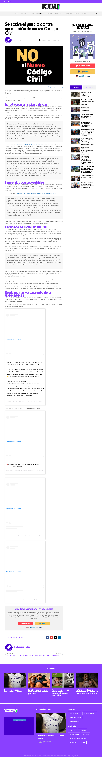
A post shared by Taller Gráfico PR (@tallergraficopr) (18, 599)
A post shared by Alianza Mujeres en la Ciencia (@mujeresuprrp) (21, 535)
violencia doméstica (75, 717)
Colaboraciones (74, 734)
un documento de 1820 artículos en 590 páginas (28, 144)
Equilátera (69, 13)
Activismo (72, 730)
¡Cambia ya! (58, 13)
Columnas (86, 734)
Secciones (24, 13)
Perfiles (83, 742)
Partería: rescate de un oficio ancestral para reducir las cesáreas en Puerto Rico (87, 692)
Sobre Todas (7, 2)
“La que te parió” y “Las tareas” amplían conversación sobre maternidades (60, 692)
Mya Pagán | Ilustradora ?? (21, 470)
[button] (47, 637)
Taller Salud (18, 401)
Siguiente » (51, 697)
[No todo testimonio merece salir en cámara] (51, 723)
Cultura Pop (73, 742)
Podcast (49, 13)
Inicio (16, 13)
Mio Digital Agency (71, 755)
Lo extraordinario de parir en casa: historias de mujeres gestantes (38, 692)
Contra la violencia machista (78, 738)
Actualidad (83, 730)
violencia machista (75, 721)
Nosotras (84, 13)
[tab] (76, 87)
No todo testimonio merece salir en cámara (13, 691)
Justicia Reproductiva (38, 13)
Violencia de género (89, 713)
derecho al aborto (75, 713)
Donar (77, 13)
